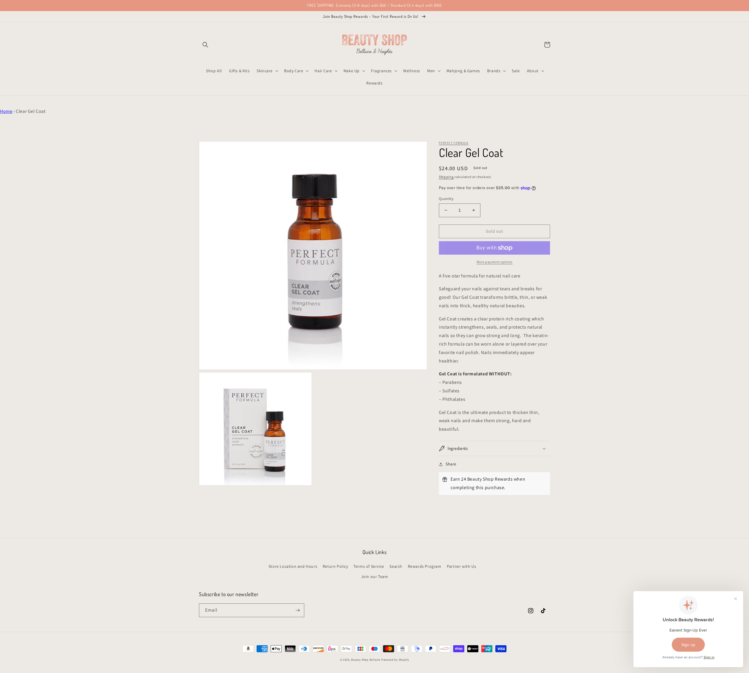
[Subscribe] (297, 610)
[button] (205, 44)
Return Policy (335, 566)
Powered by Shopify (395, 660)
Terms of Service (368, 566)
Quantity (446, 198)
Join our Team (374, 576)
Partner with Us (461, 566)
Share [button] (451, 464)
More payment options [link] (495, 262)
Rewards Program (425, 566)
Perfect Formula (453, 143)
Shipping (446, 177)
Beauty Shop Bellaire (365, 660)
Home (6, 111)
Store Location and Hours (293, 566)
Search (395, 566)
